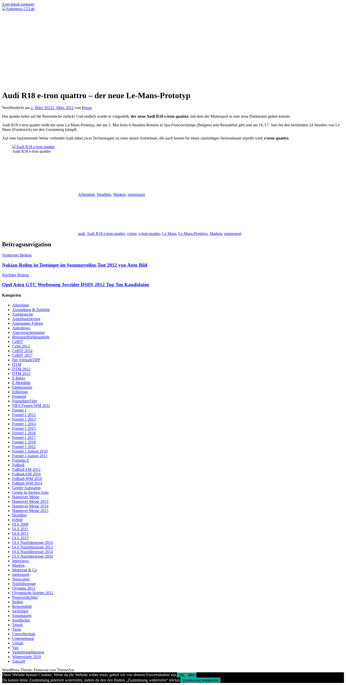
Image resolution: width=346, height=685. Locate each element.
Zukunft (18, 661)
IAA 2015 (20, 538)
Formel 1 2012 (24, 415)
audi (81, 233)
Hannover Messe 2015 (30, 510)
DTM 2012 (21, 369)
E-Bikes (18, 378)
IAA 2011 (20, 529)
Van (15, 647)
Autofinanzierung (26, 319)
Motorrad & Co (24, 570)
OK (181, 675)
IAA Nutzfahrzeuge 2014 (32, 552)
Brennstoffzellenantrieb (30, 337)
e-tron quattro (149, 233)
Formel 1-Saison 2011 (29, 456)
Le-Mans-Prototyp (193, 233)
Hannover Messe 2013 (30, 501)
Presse (87, 108)
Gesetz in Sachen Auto (30, 492)
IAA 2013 (20, 533)
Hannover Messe (25, 497)
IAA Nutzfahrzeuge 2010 (32, 542)
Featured (19, 396)
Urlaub (17, 643)
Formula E (20, 460)
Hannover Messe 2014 (30, 506)
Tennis (17, 625)
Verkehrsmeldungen (28, 652)
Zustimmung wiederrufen (201, 680)
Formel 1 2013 (24, 419)
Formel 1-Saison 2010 (30, 451)
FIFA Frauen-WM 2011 (31, 405)
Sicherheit (20, 611)
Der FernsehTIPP (26, 360)
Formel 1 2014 (24, 424)
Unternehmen (23, 638)
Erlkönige (20, 392)
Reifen (17, 602)
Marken (119, 194)
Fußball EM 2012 (26, 469)
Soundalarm (21, 615)
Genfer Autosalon (26, 488)
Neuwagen (21, 579)
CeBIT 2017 (22, 355)
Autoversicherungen (28, 332)
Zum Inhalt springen (18, 4)
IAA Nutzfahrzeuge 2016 (32, 556)
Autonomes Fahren (27, 323)
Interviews (20, 561)
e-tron (132, 233)
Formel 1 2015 (24, 428)
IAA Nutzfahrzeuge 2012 (32, 547)
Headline (104, 194)
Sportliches (21, 620)
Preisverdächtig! (25, 597)
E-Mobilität (21, 383)
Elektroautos (22, 387)
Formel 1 (19, 410)
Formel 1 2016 (24, 433)
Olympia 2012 (23, 588)
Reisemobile (22, 606)
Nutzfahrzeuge (24, 583)
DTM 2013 (21, 373)
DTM (16, 364)
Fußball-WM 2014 (27, 483)
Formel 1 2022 (24, 446)
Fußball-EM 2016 (26, 474)
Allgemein (86, 194)
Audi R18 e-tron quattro (106, 233)
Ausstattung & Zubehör (31, 309)
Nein (191, 675)
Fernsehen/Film (24, 401)
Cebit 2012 (21, 346)
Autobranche (22, 314)
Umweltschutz (23, 634)
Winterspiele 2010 (26, 657)
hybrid (17, 520)
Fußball (18, 465)
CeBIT (17, 341)
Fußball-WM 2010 (27, 478)
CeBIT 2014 (22, 351)
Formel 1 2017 (24, 437)
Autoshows (21, 328)
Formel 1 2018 (24, 442)
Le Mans (169, 233)
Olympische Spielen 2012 (32, 593)
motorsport (136, 194)
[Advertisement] (173, 49)
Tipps (16, 629)
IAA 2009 (20, 524)
